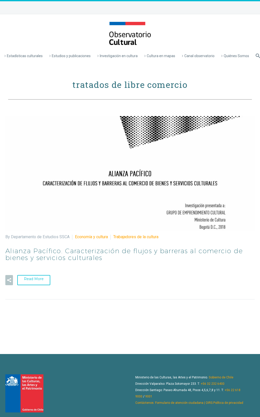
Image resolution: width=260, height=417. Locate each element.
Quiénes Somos (236, 56)
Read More (34, 279)
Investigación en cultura (119, 56)
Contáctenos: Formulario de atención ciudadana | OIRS (174, 403)
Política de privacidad (228, 403)
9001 (148, 396)
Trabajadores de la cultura (135, 236)
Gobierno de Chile (221, 377)
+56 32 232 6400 (212, 384)
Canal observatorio (199, 56)
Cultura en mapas (161, 56)
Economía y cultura (91, 236)
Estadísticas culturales (25, 56)
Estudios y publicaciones (71, 56)
